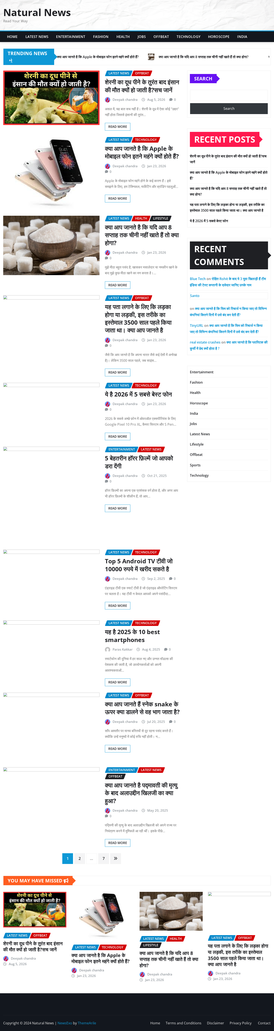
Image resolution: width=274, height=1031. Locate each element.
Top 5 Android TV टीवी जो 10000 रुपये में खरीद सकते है (139, 565)
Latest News (37, 36)
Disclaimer (215, 1023)
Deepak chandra (125, 99)
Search (203, 78)
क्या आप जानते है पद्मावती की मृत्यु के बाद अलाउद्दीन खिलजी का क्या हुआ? (141, 793)
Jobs (142, 36)
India (242, 36)
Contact (264, 1023)
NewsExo (65, 1023)
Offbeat (161, 36)
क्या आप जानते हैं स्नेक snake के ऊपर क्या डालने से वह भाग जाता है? (142, 708)
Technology (188, 36)
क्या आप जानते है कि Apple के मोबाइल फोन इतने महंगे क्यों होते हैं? (142, 152)
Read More (117, 126)
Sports (195, 465)
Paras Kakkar (123, 649)
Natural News (37, 12)
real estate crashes (205, 342)
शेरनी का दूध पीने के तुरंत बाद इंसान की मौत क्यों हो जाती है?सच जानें (142, 86)
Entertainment (70, 36)
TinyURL (196, 325)
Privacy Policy (241, 1023)
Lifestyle (197, 444)
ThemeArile (87, 1023)
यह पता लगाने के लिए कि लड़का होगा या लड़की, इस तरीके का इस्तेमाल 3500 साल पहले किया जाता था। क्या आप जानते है (138, 318)
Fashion (101, 36)
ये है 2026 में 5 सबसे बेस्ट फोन (138, 394)
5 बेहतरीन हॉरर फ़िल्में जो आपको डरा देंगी (139, 462)
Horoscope (218, 36)
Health (123, 36)
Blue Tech (198, 278)
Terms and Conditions (183, 1023)
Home (12, 36)
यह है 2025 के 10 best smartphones (132, 636)
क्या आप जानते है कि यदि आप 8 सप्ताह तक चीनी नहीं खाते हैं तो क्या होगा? (142, 235)
